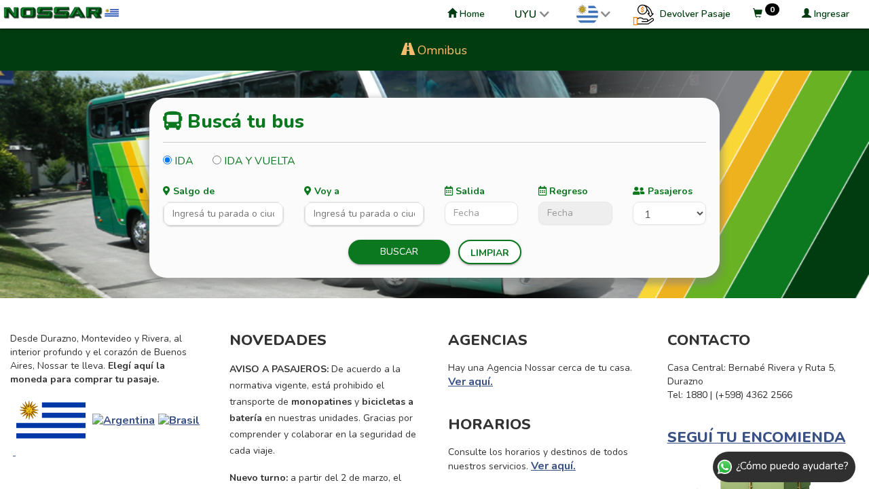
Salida (469, 191)
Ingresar (830, 13)
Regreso (567, 191)
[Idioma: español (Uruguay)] (593, 14)
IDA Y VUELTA (258, 160)
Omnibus (440, 50)
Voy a (325, 191)
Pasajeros (668, 191)
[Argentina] (123, 419)
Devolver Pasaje (694, 13)
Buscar (399, 251)
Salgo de (192, 191)
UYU (525, 14)
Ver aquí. (470, 381)
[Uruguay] (51, 419)
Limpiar (489, 253)
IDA (182, 160)
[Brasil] (179, 419)
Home (471, 13)
